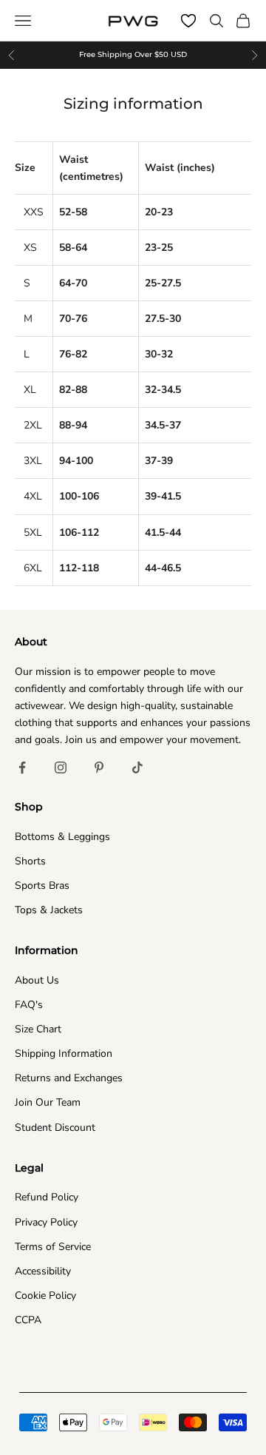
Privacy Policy (46, 1222)
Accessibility (43, 1271)
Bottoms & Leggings (62, 837)
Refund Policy (46, 1197)
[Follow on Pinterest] (99, 767)
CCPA (28, 1320)
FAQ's (29, 1005)
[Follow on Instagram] (60, 767)
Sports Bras (42, 885)
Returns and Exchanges (69, 1078)
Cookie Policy (45, 1295)
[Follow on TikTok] (137, 767)
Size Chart (38, 1029)
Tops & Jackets (49, 910)
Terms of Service (53, 1247)
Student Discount (55, 1127)
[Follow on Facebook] (22, 767)
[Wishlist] (188, 21)
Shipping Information (63, 1053)
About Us (37, 980)
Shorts (30, 861)
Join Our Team (48, 1102)
